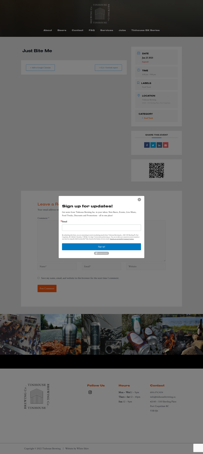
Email (64, 222)
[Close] (139, 199)
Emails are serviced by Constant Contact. (122, 239)
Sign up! (101, 246)
